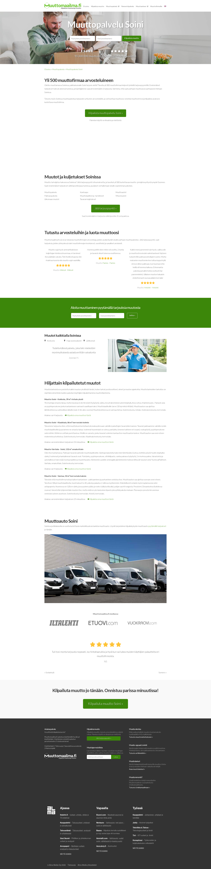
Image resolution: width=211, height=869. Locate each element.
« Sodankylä (49, 672)
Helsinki (147, 287)
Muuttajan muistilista (95, 747)
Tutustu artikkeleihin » (137, 753)
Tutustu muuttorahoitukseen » (141, 737)
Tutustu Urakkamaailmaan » (139, 787)
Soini (54, 399)
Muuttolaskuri (134, 761)
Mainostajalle (50, 748)
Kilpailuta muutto (131, 38)
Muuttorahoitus (135, 729)
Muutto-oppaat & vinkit (138, 745)
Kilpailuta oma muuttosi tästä (79, 415)
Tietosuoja (59, 746)
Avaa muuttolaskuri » (137, 769)
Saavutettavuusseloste (72, 746)
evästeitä (66, 739)
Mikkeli (63, 270)
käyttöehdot (48, 739)
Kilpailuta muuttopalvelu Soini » (105, 113)
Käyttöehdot (49, 746)
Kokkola (61, 399)
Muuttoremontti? (135, 777)
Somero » (163, 672)
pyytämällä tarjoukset (157, 526)
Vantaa (61, 476)
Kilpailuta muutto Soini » (105, 703)
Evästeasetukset (62, 741)
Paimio (105, 263)
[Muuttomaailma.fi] (62, 5)
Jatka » (132, 315)
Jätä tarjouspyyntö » (105, 208)
